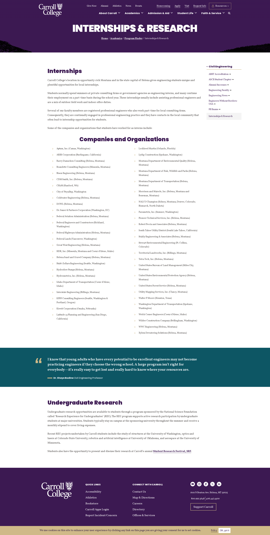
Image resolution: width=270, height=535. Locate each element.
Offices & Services (143, 515)
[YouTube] (192, 485)
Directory (138, 510)
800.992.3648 (197, 498)
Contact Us (139, 492)
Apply (177, 6)
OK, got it (224, 530)
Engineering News (218, 95)
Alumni (104, 6)
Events (138, 6)
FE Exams (213, 109)
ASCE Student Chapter (220, 79)
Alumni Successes (217, 85)
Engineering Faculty (219, 90)
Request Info (199, 6)
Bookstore (91, 504)
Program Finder (133, 38)
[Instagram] (199, 485)
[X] (212, 485)
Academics (116, 38)
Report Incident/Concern (101, 515)
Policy (214, 530)
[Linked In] (219, 485)
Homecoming (163, 6)
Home (104, 38)
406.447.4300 (213, 498)
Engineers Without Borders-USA (223, 102)
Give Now (91, 6)
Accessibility (93, 492)
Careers (137, 504)
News (128, 6)
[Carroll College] (50, 11)
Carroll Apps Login (97, 510)
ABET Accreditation (219, 74)
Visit (187, 6)
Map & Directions (143, 498)
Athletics (116, 6)
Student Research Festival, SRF (172, 451)
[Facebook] (206, 485)
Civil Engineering (220, 66)
